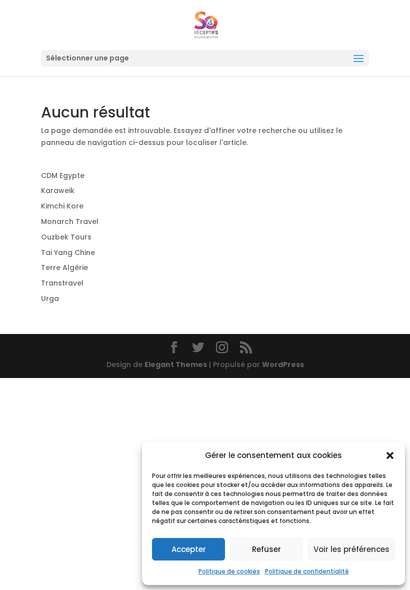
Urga (50, 299)
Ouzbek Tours (66, 237)
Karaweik (57, 191)
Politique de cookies (229, 571)
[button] (390, 455)
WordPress (283, 365)
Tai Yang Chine (68, 253)
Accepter (189, 549)
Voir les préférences (352, 549)
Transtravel (62, 283)
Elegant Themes (175, 365)
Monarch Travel (69, 221)
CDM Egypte (62, 175)
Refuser (266, 549)
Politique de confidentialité (307, 571)
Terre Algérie (64, 267)
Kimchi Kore (62, 206)
